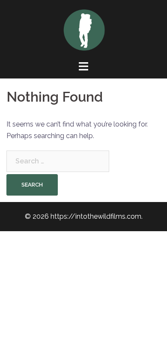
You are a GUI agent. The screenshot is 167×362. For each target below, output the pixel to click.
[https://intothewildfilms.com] (83, 29)
